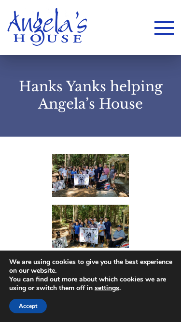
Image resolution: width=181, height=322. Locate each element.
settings (107, 288)
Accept (28, 306)
